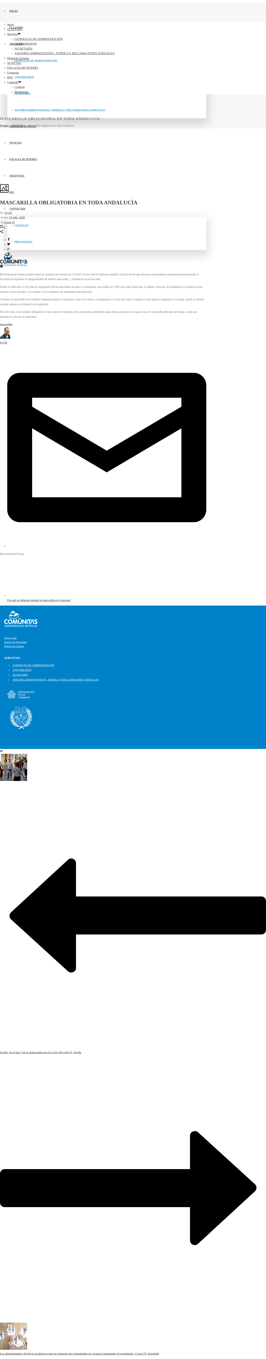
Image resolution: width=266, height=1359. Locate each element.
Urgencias (13, 72)
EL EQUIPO (14, 29)
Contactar (17, 208)
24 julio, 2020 (17, 217)
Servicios (12, 34)
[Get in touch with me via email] (106, 546)
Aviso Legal (10, 638)
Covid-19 (9, 222)
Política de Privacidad (15, 642)
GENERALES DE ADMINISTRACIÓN (35, 60)
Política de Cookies (14, 646)
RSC (11, 192)
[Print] (1, 266)
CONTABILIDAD (24, 77)
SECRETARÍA (23, 48)
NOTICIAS (14, 63)
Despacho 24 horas (18, 58)
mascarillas (6, 324)
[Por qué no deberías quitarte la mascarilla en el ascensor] (30, 595)
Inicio (13, 11)
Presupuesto (23, 242)
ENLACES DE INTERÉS (22, 67)
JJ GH (8, 212)
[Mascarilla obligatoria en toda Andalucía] (0, 181)
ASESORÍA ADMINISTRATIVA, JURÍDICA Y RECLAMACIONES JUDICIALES (59, 110)
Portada (4, 125)
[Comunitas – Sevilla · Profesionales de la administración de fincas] (13, 264)
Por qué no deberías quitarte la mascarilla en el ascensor (39, 600)
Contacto (21, 225)
